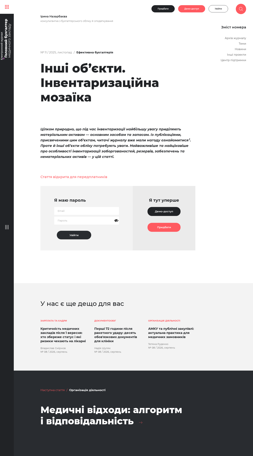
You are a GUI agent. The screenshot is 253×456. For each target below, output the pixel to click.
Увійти (218, 8)
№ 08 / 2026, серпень (53, 351)
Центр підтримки (233, 60)
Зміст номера (233, 27)
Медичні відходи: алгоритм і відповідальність (111, 415)
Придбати (163, 8)
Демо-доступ (191, 8)
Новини (240, 49)
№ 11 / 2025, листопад (56, 52)
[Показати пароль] (116, 220)
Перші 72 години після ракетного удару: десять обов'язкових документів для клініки (115, 335)
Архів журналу (235, 38)
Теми (242, 43)
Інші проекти (236, 54)
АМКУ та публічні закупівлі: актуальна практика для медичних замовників (171, 333)
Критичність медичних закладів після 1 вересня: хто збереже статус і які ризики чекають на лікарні (63, 335)
